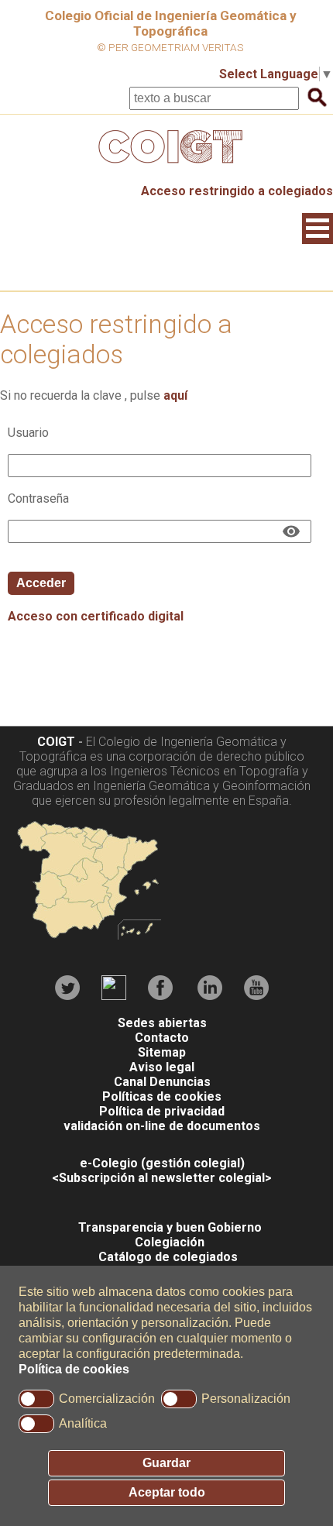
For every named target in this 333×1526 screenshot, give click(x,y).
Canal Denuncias (162, 1081)
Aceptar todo (167, 1492)
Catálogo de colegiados (168, 1256)
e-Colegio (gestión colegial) (162, 1163)
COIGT (56, 741)
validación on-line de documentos (162, 1126)
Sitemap (162, 1052)
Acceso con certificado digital (96, 616)
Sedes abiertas (162, 1023)
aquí (175, 395)
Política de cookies (74, 1369)
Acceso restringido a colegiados (237, 191)
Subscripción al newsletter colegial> (165, 1177)
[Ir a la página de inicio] (166, 167)
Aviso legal (161, 1067)
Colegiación (169, 1242)
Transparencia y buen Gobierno (170, 1227)
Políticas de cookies (161, 1096)
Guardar (166, 1462)
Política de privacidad (162, 1111)
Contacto (162, 1037)
